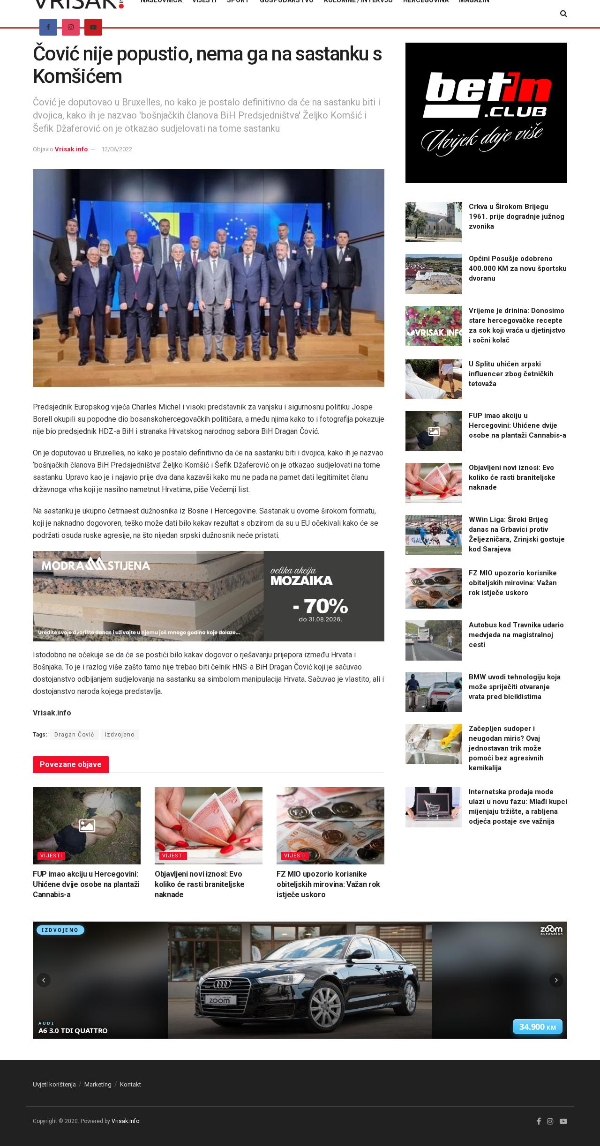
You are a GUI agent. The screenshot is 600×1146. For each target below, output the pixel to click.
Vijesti (51, 856)
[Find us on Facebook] (48, 27)
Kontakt (130, 1084)
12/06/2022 (116, 149)
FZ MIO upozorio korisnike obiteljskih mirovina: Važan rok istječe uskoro (328, 885)
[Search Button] (563, 13)
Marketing (98, 1084)
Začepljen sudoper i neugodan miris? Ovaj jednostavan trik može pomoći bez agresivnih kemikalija (506, 748)
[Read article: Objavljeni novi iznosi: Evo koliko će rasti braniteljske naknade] (208, 825)
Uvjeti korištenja (54, 1084)
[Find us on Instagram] (71, 27)
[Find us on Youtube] (93, 27)
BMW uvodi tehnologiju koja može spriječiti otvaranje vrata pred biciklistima (515, 687)
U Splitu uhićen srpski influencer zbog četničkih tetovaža (511, 374)
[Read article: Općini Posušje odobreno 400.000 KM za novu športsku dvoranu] (433, 274)
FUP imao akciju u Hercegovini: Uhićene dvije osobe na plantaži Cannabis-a (86, 885)
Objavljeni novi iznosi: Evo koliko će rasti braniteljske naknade (200, 885)
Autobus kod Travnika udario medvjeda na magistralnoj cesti (516, 635)
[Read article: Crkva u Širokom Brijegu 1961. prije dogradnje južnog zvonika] (433, 222)
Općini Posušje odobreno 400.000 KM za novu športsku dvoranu (518, 268)
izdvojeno (120, 734)
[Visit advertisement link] (208, 596)
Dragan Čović (74, 734)
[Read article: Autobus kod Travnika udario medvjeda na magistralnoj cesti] (433, 640)
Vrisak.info (71, 149)
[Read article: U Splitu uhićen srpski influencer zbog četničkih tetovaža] (433, 379)
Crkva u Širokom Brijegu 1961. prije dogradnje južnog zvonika (516, 216)
